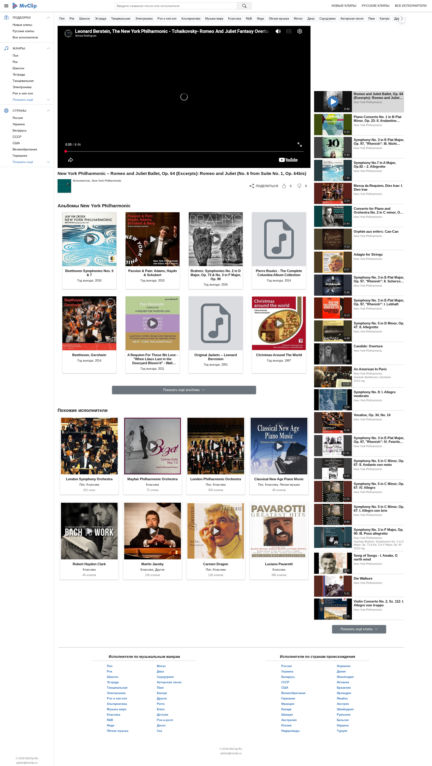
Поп (62, 18)
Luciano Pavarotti (279, 564)
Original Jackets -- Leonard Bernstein (215, 357)
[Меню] (6, 5)
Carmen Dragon (215, 564)
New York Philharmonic (107, 180)
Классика (234, 18)
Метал (298, 18)
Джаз (311, 18)
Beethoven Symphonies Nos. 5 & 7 (89, 273)
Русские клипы (375, 5)
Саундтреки (327, 18)
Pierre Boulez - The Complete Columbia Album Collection (279, 273)
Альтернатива (190, 18)
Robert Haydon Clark (89, 564)
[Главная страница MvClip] (25, 6)
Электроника (144, 18)
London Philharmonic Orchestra (215, 479)
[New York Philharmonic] (64, 186)
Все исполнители (411, 5)
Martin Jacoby (152, 564)
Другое (399, 18)
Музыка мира (214, 18)
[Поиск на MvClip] (244, 5)
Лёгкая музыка (279, 18)
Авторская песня (351, 18)
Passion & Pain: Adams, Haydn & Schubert (152, 273)
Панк (371, 18)
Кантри (384, 18)
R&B (249, 18)
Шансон (84, 18)
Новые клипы (343, 5)
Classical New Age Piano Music (279, 479)
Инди (260, 18)
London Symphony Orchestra (89, 479)
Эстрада (100, 18)
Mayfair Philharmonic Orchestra (152, 479)
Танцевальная (120, 18)
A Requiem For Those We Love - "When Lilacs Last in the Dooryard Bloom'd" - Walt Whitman (152, 359)
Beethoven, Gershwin (89, 355)
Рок (72, 18)
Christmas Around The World (279, 355)
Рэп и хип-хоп (167, 18)
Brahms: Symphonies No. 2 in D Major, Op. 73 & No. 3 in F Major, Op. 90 (216, 275)
